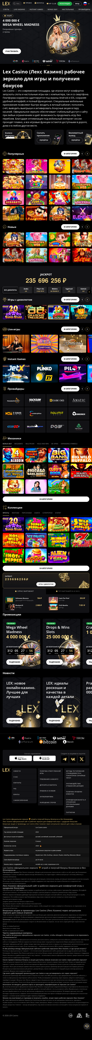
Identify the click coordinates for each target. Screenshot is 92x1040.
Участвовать (11, 51)
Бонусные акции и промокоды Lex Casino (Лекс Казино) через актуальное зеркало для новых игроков (42, 824)
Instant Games (36, 9)
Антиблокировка (46, 797)
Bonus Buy (52, 9)
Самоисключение (20, 800)
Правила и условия (47, 791)
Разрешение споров (48, 802)
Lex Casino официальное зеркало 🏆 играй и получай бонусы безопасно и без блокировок (38, 819)
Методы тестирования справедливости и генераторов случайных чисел (75, 774)
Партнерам (70, 812)
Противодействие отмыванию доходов (74, 785)
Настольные (68, 9)
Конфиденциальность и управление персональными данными (76, 803)
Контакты (17, 783)
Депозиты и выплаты (48, 785)
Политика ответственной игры (50, 772)
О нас (15, 777)
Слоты (6, 9)
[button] (89, 137)
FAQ (14, 789)
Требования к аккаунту (49, 779)
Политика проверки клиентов (74, 793)
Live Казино (19, 9)
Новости (17, 771)
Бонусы (16, 794)
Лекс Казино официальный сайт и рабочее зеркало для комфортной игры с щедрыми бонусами (40, 821)
